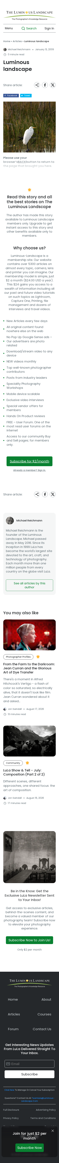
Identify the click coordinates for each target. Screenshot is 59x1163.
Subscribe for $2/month (29, 461)
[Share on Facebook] (45, 85)
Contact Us (42, 1029)
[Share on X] (53, 85)
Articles (17, 41)
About (46, 999)
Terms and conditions (43, 1118)
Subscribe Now (29, 1147)
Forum (13, 1029)
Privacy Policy (11, 1118)
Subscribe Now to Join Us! (29, 940)
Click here (9, 1090)
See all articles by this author (29, 585)
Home (6, 41)
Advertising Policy (46, 1109)
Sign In (49, 28)
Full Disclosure (11, 1109)
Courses (44, 1014)
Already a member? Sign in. (29, 470)
